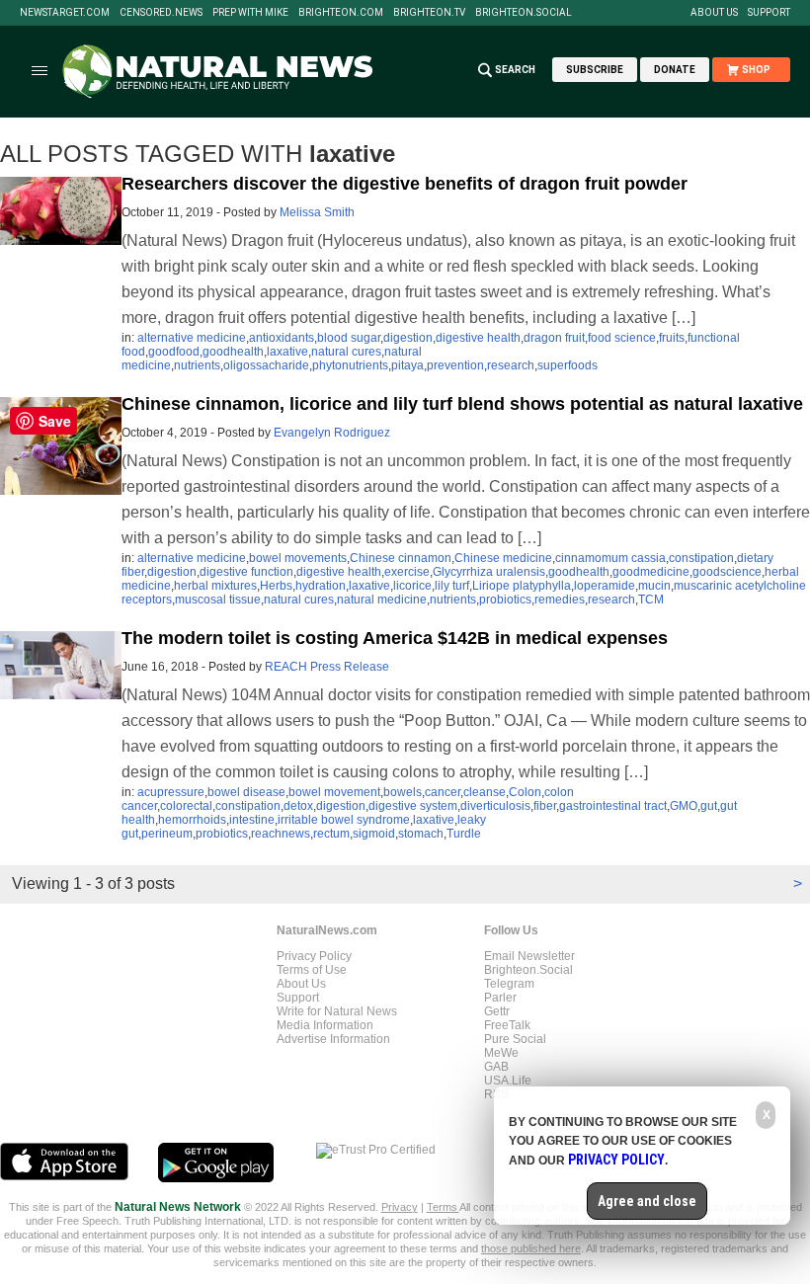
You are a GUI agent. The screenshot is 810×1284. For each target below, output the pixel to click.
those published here (531, 1248)
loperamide (604, 586)
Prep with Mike (250, 13)
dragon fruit (554, 338)
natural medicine (382, 599)
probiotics (505, 599)
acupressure (170, 792)
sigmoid (374, 834)
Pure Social (515, 1039)
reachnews (280, 834)
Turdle (463, 834)
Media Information (325, 1025)
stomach (421, 834)
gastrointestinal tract (613, 806)
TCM (651, 599)
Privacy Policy (314, 956)
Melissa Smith (317, 212)
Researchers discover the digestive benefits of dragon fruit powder (405, 184)
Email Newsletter (529, 956)
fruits (672, 338)
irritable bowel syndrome (344, 820)
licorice (412, 586)
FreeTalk (507, 1025)
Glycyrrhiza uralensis (489, 572)
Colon (525, 792)
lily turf (452, 586)
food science (622, 338)
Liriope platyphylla (521, 586)
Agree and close (647, 1201)
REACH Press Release (327, 667)
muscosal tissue (218, 599)
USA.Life (507, 1080)
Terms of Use (312, 970)
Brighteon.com (340, 13)
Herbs (276, 586)
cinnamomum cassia (610, 558)
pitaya (407, 365)
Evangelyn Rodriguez (332, 433)
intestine (252, 820)
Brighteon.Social (523, 13)
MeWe (501, 1053)
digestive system (412, 806)
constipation (701, 558)
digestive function (246, 572)
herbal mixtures (215, 586)
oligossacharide (266, 365)
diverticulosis (495, 806)
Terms (443, 1207)
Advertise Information (333, 1039)
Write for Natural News (337, 1011)
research (510, 365)
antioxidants (281, 338)
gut (708, 806)
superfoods (567, 365)
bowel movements (298, 558)
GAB (496, 1067)
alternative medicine (191, 338)
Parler (500, 997)
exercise (407, 572)
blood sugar (348, 338)
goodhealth (233, 352)
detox (298, 806)
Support (769, 13)
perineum (167, 834)
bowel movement (334, 792)
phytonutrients (350, 365)
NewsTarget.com (65, 13)
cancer (442, 792)
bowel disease (246, 792)
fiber (544, 806)
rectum (331, 834)
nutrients (197, 365)
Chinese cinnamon (400, 558)
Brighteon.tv (429, 13)
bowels (402, 792)
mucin (654, 586)
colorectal (186, 806)
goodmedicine (650, 572)
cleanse (484, 792)
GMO (683, 806)
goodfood (174, 352)
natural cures (346, 352)
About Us (714, 13)
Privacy (399, 1207)
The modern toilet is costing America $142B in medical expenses (395, 638)
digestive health (478, 338)
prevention (455, 365)
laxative (287, 352)
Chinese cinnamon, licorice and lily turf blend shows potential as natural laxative (462, 404)
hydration (320, 586)
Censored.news (161, 13)
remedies (559, 599)
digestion (408, 338)
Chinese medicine (503, 558)
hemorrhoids (192, 820)
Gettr (497, 1011)
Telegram (509, 984)
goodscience (727, 572)
